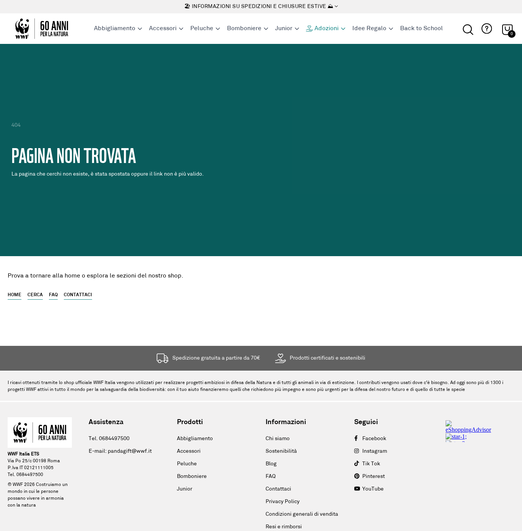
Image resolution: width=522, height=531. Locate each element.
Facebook (374, 439)
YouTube (373, 489)
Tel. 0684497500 (109, 439)
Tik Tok (371, 464)
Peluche (187, 464)
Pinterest (373, 476)
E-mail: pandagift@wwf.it (120, 451)
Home (14, 295)
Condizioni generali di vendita (302, 514)
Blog (271, 464)
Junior (184, 489)
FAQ (53, 295)
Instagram (374, 451)
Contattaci (78, 295)
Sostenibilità (281, 451)
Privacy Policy (283, 502)
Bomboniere (192, 476)
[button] (485, 29)
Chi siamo (278, 439)
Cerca (35, 295)
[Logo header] (42, 28)
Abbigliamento (195, 439)
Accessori (189, 451)
